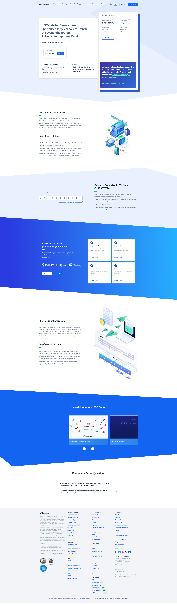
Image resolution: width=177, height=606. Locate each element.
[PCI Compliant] (43, 561)
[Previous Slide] (84, 448)
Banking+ (65, 4)
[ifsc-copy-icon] (113, 23)
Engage (79, 4)
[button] (133, 4)
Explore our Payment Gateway (113, 83)
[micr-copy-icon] (123, 23)
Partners (87, 4)
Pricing (103, 4)
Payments (56, 4)
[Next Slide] (92, 448)
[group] (88, 430)
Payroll (72, 4)
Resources (95, 4)
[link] (123, 4)
